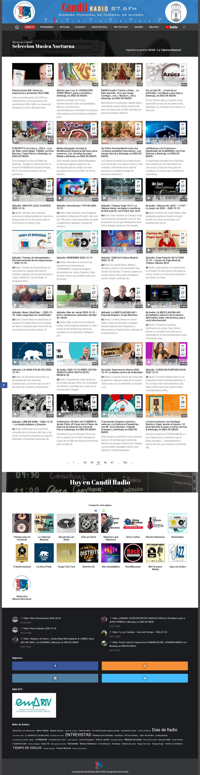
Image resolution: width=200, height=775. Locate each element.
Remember (177, 537)
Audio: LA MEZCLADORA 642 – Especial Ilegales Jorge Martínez (119, 313)
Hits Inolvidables (111, 566)
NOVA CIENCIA (177, 740)
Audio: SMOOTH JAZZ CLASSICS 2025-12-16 (31, 207)
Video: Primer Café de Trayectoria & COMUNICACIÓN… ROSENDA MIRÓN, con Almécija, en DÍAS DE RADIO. (148, 644)
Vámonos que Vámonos (110, 538)
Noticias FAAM (164, 740)
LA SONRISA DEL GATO (57, 740)
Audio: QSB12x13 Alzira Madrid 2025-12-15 (119, 259)
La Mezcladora (161, 735)
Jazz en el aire (146, 735)
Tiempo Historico (49, 748)
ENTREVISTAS (78, 735)
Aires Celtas (133, 537)
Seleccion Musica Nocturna (21, 597)
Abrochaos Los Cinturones (24, 731)
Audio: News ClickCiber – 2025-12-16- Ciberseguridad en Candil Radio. (32, 313)
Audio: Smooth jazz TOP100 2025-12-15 (77, 207)
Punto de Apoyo (34, 744)
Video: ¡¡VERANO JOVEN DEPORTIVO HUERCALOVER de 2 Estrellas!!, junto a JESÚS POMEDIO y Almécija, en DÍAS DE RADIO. (147, 620)
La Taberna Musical (44, 538)
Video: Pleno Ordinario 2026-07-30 (39, 628)
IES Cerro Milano (131, 735)
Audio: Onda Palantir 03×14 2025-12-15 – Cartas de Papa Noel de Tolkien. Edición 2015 (165, 260)
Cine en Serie (88, 537)
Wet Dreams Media (155, 568)
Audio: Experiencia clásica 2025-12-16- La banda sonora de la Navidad (121, 371)
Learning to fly (72, 740)
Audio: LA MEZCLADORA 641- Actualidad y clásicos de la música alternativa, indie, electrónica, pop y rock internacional (165, 316)
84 (92, 462)
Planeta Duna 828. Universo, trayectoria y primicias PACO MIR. (30, 91)
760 (125, 462)
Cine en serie (84, 730)
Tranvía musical (22, 566)
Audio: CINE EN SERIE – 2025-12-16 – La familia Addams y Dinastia (32, 423)
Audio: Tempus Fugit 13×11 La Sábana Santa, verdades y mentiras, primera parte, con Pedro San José (121, 208)
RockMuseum (133, 566)
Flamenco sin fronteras (103, 735)
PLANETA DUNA (20, 744)
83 (85, 462)
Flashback (118, 735)
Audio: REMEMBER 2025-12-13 (75, 257)
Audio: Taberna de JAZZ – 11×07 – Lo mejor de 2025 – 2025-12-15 (166, 207)
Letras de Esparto (86, 740)
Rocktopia (116, 744)
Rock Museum (104, 744)
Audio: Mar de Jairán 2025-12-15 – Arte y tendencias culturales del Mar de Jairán (77, 315)
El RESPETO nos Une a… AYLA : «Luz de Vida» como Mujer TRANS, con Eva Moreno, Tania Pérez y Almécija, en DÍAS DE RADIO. (32, 152)
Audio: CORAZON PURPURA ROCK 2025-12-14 (166, 371)
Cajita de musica (71, 731)
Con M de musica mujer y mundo (105, 731)
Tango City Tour (66, 566)
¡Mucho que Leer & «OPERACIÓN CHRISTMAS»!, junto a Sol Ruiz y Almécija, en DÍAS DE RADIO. (75, 93)
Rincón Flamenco (155, 537)
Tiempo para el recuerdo (21, 538)
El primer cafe (18, 736)
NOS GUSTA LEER (150, 740)
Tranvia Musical (63, 748)
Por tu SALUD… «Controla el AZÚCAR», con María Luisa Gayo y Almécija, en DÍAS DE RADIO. (164, 93)
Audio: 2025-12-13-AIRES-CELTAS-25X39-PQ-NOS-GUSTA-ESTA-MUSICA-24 (77, 372)
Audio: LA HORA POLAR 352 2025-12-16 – (32, 371)
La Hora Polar (44, 566)
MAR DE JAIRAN (103, 740)
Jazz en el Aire (177, 566)
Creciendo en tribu (128, 731)
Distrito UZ (89, 566)
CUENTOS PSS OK (144, 731)
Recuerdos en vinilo (58, 744)
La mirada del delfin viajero (23, 740)
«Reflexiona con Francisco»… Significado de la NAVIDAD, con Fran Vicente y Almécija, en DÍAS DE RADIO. (165, 152)
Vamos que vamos (79, 748)
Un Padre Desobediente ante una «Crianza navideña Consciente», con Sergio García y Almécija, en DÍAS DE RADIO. (121, 152)
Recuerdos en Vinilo (66, 538)
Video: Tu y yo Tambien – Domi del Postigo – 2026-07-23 (139, 632)
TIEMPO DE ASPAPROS (174, 744)
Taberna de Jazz (129, 744)
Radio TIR (45, 744)
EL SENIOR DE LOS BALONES (37, 735)
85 (98, 462)
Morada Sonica (117, 740)
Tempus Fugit (158, 744)
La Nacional (41, 739)
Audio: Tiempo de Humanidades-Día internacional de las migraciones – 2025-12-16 (32, 260)
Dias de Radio (164, 730)
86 (105, 462)
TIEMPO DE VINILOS (27, 748)
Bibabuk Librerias (56, 731)
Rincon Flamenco (88, 743)
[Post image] (15, 619)
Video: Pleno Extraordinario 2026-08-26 (42, 618)
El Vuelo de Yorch (57, 735)
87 (112, 462)
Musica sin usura (133, 739)
